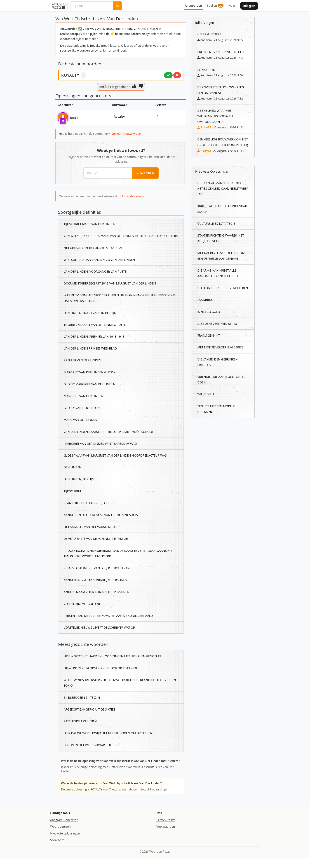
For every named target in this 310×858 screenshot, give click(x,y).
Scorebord (57, 840)
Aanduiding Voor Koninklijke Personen (95, 580)
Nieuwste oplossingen (65, 833)
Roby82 (205, 127)
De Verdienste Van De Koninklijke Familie (96, 538)
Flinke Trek (206, 69)
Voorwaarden (165, 827)
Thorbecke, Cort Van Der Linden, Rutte (95, 324)
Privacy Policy (165, 820)
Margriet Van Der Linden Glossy (89, 372)
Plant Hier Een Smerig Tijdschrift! (91, 503)
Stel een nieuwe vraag (126, 134)
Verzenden (145, 173)
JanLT (74, 118)
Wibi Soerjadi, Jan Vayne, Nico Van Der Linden (99, 259)
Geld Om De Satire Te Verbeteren (222, 288)
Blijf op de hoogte (132, 196)
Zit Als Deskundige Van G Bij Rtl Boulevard (97, 568)
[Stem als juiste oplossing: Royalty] (168, 75)
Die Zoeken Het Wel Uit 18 (217, 323)
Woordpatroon (60, 827)
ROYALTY (70, 75)
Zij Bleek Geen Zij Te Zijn (82, 697)
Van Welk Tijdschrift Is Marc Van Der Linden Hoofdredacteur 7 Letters (121, 235)
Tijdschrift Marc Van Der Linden (90, 224)
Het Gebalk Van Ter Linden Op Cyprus (93, 247)
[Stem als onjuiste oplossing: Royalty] (177, 75)
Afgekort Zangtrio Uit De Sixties (89, 709)
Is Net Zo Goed (208, 311)
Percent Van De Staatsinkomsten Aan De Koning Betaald (108, 615)
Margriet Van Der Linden (84, 396)
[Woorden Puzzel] (60, 6)
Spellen (215, 6)
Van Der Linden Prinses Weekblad (90, 348)
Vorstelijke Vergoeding (82, 604)
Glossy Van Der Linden (82, 408)
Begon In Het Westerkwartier (87, 745)
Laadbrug (205, 299)
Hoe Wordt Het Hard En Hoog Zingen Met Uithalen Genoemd (112, 656)
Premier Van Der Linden (82, 360)
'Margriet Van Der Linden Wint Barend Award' (101, 443)
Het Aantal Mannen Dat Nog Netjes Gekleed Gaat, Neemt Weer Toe (222, 188)
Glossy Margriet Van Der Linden (89, 384)
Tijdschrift (72, 491)
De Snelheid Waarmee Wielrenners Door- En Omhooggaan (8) (215, 116)
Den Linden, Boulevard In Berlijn (90, 313)
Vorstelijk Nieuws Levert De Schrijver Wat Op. (99, 627)
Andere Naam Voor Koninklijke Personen (97, 592)
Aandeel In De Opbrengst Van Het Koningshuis (101, 515)
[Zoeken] (117, 5)
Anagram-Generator (64, 820)
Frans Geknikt (208, 335)
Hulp (232, 6)
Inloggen (249, 6)
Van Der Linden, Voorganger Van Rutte (95, 271)
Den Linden (72, 467)
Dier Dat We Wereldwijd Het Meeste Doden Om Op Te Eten (108, 733)
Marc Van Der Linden (80, 419)
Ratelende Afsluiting (80, 721)
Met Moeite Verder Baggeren (220, 347)
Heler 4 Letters (209, 34)
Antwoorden (193, 6)
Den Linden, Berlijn (79, 479)
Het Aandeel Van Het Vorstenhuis (90, 526)
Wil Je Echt (205, 394)
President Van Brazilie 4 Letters (222, 52)
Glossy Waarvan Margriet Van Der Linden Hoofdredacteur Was (115, 455)
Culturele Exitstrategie (216, 223)
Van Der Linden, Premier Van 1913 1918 (94, 336)
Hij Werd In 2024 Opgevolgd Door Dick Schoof (101, 668)
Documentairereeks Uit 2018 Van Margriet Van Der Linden (110, 283)
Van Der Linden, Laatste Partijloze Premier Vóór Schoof (109, 431)
